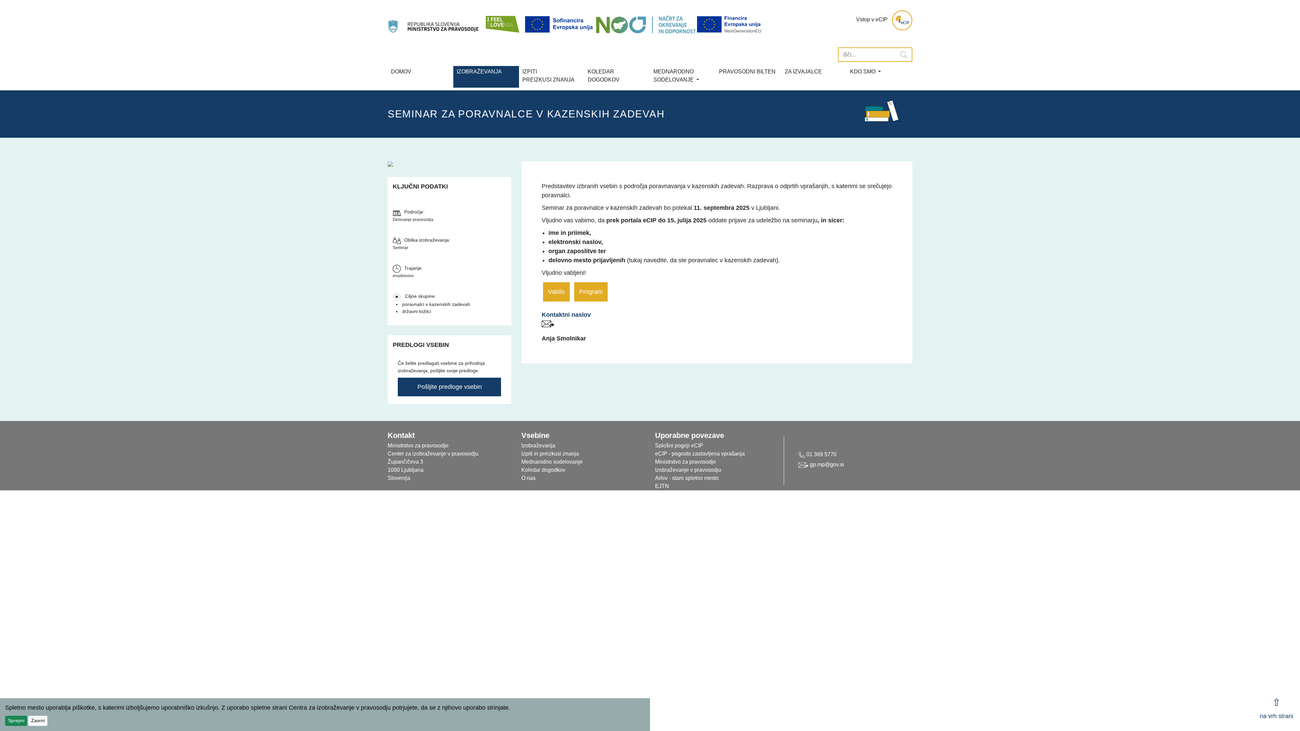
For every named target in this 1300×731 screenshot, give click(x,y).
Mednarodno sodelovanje (552, 462)
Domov (401, 71)
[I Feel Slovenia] (502, 20)
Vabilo (556, 291)
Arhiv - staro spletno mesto (687, 478)
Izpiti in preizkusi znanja (550, 454)
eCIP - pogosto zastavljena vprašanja (700, 454)
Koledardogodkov (604, 76)
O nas (528, 478)
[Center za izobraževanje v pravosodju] (434, 20)
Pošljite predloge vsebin (449, 386)
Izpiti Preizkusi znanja (548, 76)
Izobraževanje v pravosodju (688, 470)
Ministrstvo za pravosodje (685, 462)
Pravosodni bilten (747, 71)
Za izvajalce (803, 71)
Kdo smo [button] (863, 71)
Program (591, 291)
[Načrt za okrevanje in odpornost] (645, 24)
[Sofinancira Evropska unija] (560, 24)
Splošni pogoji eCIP (679, 445)
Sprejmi (16, 720)
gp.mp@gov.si (826, 464)
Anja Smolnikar (564, 338)
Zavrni (38, 720)
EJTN (662, 486)
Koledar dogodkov (543, 470)
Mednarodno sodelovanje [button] (674, 76)
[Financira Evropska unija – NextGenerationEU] (729, 24)
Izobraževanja (479, 71)
